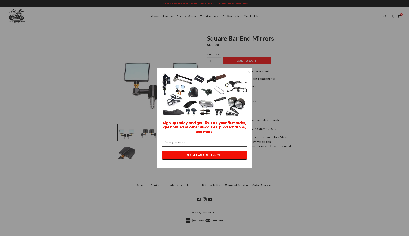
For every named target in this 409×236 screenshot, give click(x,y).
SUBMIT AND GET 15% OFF (204, 155)
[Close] (248, 72)
